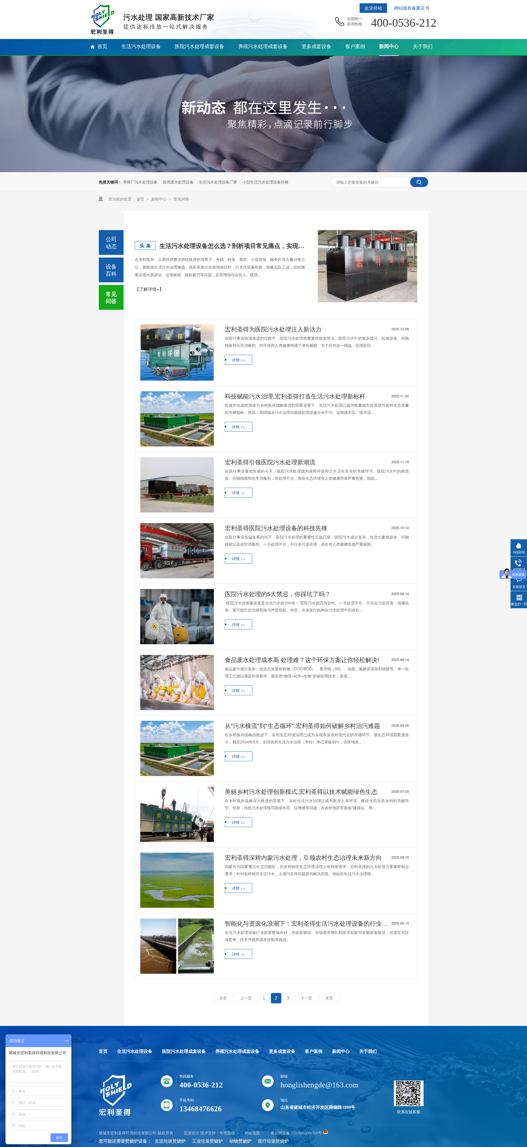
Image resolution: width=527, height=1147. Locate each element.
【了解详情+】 (149, 289)
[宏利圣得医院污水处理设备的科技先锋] (177, 550)
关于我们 (368, 1051)
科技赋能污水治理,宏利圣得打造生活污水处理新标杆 (317, 396)
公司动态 (111, 242)
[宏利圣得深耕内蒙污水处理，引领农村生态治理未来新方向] (177, 880)
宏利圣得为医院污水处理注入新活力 (317, 329)
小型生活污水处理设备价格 (265, 182)
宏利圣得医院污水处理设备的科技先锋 (317, 528)
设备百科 (111, 269)
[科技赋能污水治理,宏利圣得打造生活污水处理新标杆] (177, 418)
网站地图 (252, 1133)
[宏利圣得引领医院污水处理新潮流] (177, 484)
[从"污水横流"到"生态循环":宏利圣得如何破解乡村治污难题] (177, 748)
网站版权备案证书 (411, 8)
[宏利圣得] (115, 1115)
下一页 (306, 998)
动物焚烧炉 (240, 1141)
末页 (329, 998)
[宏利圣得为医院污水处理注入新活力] (177, 352)
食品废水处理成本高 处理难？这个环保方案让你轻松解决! (317, 659)
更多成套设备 (282, 1051)
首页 (140, 199)
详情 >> (238, 359)
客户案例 (314, 1051)
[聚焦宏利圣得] (263, 170)
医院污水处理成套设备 (184, 1051)
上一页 (246, 998)
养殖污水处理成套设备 (237, 1051)
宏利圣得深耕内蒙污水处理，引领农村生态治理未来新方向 (317, 857)
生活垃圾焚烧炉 (170, 1141)
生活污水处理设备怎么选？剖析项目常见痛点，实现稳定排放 (232, 245)
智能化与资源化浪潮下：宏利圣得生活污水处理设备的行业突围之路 (317, 923)
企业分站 (373, 8)
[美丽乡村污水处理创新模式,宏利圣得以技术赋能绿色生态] (177, 814)
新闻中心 (159, 199)
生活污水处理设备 (134, 1051)
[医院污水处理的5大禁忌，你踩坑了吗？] (177, 616)
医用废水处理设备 (178, 182)
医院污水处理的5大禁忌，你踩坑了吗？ (317, 594)
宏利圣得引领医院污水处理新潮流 (317, 462)
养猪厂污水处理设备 (140, 182)
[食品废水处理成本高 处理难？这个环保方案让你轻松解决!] (177, 682)
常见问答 (181, 199)
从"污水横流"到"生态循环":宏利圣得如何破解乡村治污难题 (317, 725)
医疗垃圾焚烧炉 (273, 1141)
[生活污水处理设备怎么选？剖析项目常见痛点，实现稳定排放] (367, 266)
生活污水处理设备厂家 (218, 182)
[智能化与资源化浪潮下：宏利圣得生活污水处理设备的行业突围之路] (177, 946)
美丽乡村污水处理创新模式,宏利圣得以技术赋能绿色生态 (317, 791)
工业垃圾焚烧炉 (207, 1141)
